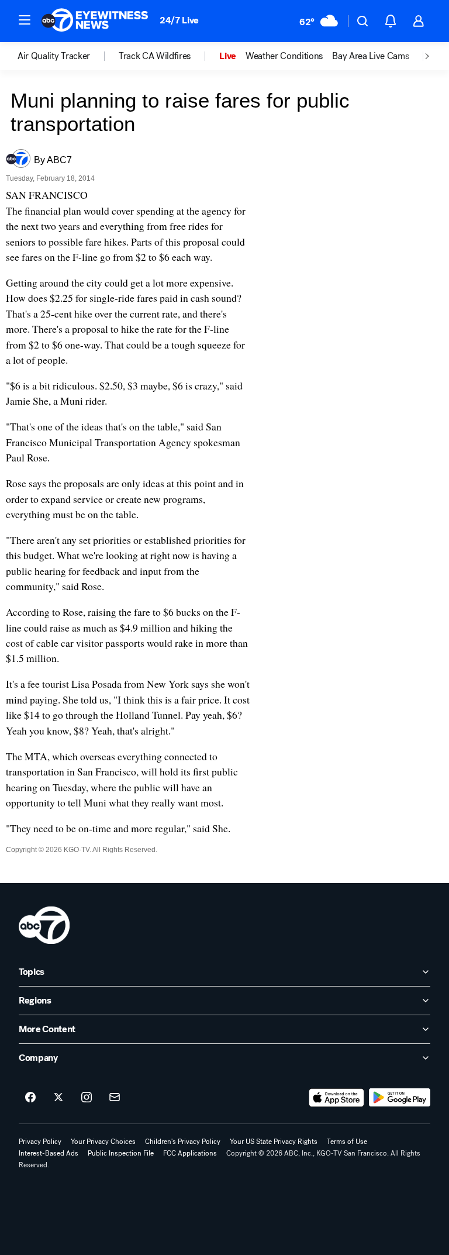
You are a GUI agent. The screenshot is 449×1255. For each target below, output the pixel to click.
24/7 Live (179, 20)
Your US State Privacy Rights (273, 1141)
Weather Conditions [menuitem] (284, 56)
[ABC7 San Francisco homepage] (95, 21)
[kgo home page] (44, 925)
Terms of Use (347, 1141)
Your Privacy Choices (103, 1141)
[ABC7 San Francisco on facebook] (30, 1097)
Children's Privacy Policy (182, 1141)
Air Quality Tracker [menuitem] (54, 56)
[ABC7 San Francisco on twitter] (58, 1097)
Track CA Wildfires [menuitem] (155, 56)
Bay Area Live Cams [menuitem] (370, 56)
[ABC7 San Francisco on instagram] (86, 1097)
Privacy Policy (40, 1141)
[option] (68, 56)
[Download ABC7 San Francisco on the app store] (337, 1097)
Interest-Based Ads (48, 1153)
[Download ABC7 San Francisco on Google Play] (399, 1097)
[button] (24, 20)
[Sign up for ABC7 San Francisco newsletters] (114, 1097)
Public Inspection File (121, 1153)
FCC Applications (190, 1153)
